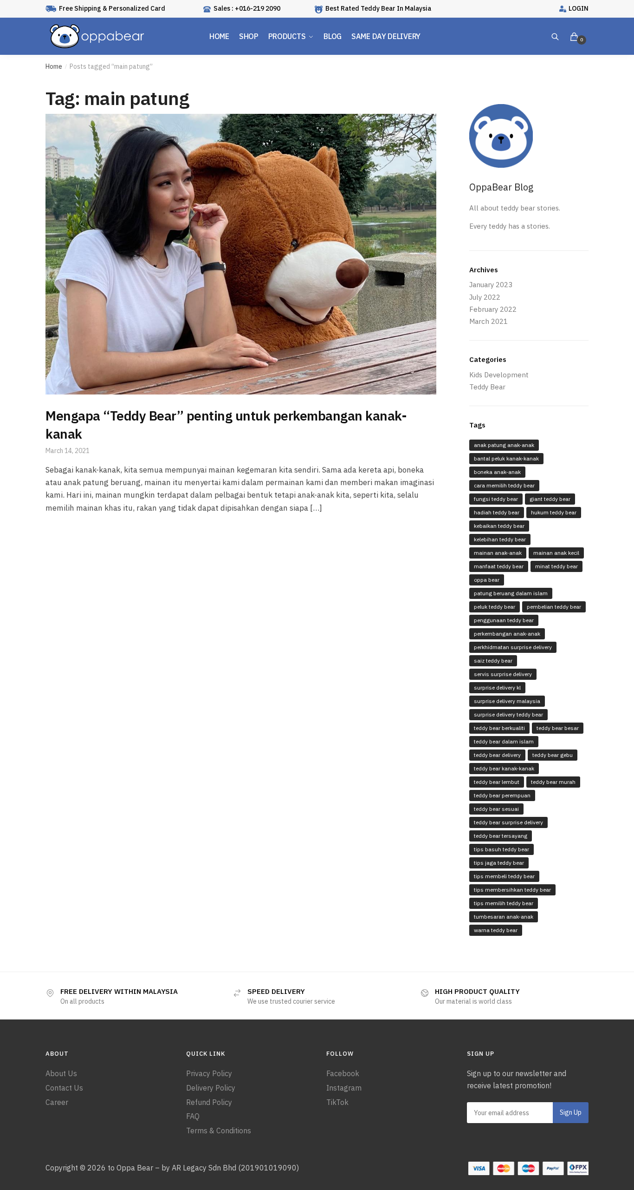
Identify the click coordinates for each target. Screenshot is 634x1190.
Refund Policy (209, 1102)
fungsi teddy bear (496, 498)
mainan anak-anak (498, 552)
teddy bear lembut (496, 781)
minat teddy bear (556, 566)
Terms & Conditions (218, 1130)
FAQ (193, 1116)
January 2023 (490, 284)
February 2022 (493, 309)
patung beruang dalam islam (511, 593)
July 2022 (484, 297)
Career (56, 1102)
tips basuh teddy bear (501, 849)
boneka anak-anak (497, 471)
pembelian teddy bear (554, 606)
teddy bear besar (558, 727)
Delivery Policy (210, 1087)
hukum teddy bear (553, 512)
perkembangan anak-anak (507, 633)
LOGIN (579, 8)
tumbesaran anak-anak (503, 916)
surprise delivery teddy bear (508, 714)
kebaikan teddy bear (499, 525)
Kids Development (499, 374)
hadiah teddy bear (496, 512)
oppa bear (486, 579)
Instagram (344, 1087)
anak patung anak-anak (504, 444)
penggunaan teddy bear (504, 620)
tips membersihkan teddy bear (512, 889)
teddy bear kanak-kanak (504, 768)
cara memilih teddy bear (504, 485)
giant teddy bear (550, 498)
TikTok (337, 1102)
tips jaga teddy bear (499, 862)
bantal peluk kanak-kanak (506, 458)
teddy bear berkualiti (499, 727)
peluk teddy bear (494, 606)
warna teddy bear (496, 930)
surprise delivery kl (497, 687)
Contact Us (64, 1087)
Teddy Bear (487, 386)
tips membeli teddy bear (504, 876)
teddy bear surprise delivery (508, 822)
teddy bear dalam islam (504, 741)
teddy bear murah (553, 781)
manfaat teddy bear (499, 566)
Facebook (342, 1073)
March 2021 (488, 321)
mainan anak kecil (556, 552)
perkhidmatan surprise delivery (513, 647)
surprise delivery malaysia (507, 700)
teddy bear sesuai (496, 808)
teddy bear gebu (552, 754)
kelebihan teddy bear (500, 539)
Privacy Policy (209, 1073)
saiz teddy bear (493, 660)
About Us (61, 1073)
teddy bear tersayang (500, 835)
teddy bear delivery (497, 754)
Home (53, 66)
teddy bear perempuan (502, 795)
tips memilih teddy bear (503, 903)
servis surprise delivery (503, 674)
